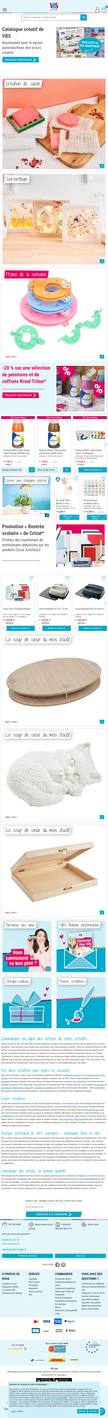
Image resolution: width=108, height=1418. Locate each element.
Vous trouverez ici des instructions (74, 1119)
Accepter (93, 1411)
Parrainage (33, 1285)
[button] (4, 444)
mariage (100, 1084)
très (6, 1182)
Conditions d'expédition (65, 1288)
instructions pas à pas (94, 1110)
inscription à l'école (21, 1088)
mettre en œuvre (34, 1113)
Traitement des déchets (12, 1293)
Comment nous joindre (91, 1302)
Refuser (82, 1411)
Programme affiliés (10, 1287)
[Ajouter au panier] (32, 470)
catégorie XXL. (25, 1179)
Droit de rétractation (63, 1298)
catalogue (5, 1081)
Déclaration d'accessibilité (66, 1310)
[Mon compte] (97, 9)
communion (6, 1088)
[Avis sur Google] (18, 1347)
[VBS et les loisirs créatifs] (54, 6)
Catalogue (33, 1279)
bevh (66, 1343)
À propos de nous (9, 1283)
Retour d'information (90, 1309)
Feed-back (80, 1256)
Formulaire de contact (27, 1256)
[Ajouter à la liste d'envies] (31, 419)
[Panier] (104, 9)
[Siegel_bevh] (57, 1348)
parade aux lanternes (45, 1088)
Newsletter (33, 1288)
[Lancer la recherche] (83, 17)
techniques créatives (72, 1075)
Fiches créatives (35, 1291)
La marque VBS (8, 1290)
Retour (58, 1307)
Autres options (17, 1411)
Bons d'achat (34, 1282)
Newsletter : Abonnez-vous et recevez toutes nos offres (54, 1201)
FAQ (30, 1294)
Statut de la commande (91, 1305)
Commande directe (63, 1279)
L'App (57, 1313)
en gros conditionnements (88, 1179)
